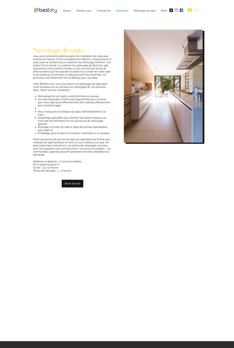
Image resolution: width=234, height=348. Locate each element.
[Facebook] (181, 10)
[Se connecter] (189, 10)
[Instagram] (176, 10)
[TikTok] (171, 10)
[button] (102, 10)
